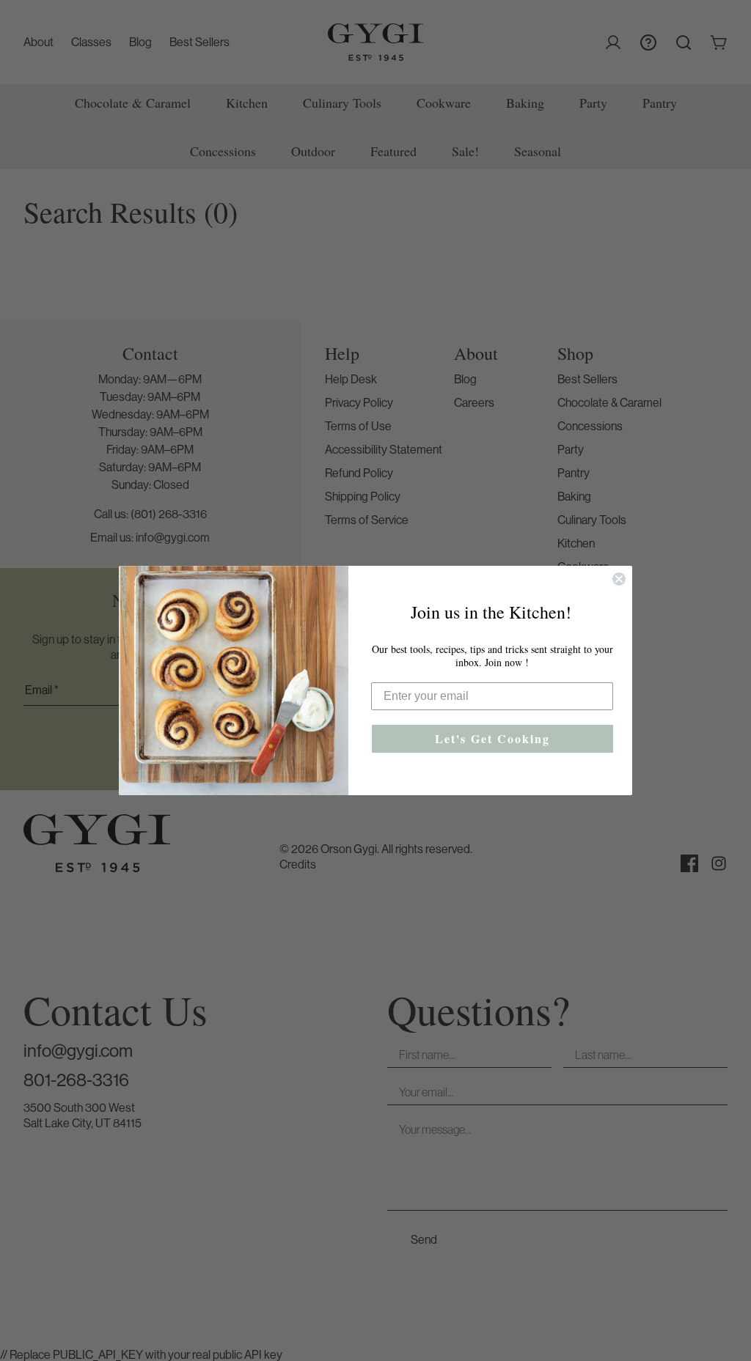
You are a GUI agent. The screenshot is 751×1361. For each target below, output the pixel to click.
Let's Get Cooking (492, 738)
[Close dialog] (619, 579)
